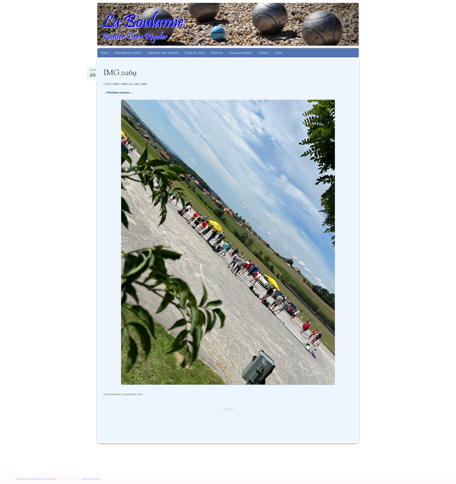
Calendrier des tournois (163, 53)
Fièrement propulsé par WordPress (36, 478)
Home (104, 53)
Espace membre (240, 53)
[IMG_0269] (228, 383)
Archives (217, 53)
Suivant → (126, 92)
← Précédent (111, 92)
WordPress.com (91, 478)
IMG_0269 (141, 84)
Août (92, 71)
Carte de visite (195, 53)
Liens (278, 53)
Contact (263, 53)
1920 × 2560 (120, 84)
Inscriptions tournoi (128, 53)
